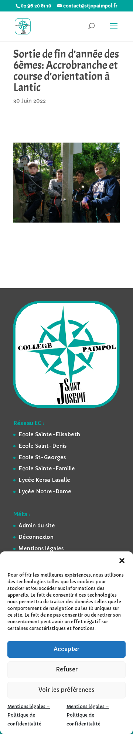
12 (98, 215)
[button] (122, 560)
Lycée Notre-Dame (44, 491)
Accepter (66, 649)
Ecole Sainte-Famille (46, 468)
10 (85, 215)
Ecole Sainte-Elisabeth (49, 434)
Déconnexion (36, 537)
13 (104, 215)
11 (92, 215)
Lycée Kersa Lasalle (44, 480)
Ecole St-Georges (42, 457)
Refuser (67, 669)
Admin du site (36, 525)
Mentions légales (41, 548)
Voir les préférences (66, 689)
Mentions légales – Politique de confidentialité (28, 715)
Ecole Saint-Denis (42, 446)
